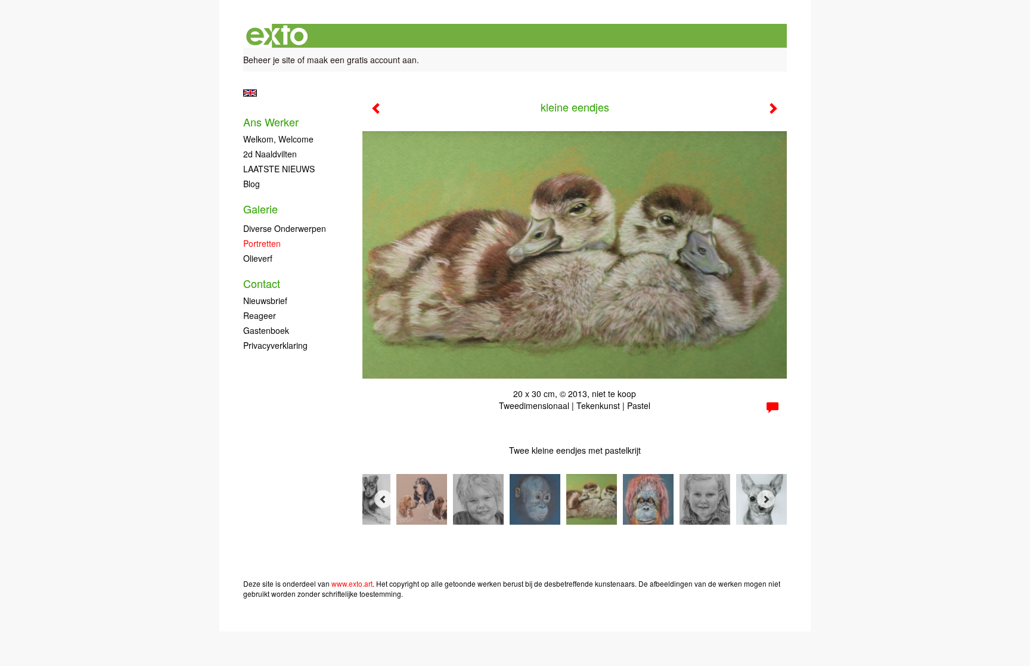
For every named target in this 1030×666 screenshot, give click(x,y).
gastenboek (266, 330)
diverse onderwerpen (284, 228)
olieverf (257, 258)
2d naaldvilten (270, 154)
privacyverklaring (275, 345)
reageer (259, 315)
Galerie (260, 209)
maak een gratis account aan (362, 60)
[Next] (766, 499)
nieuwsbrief (265, 300)
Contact (261, 283)
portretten (262, 243)
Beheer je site (269, 60)
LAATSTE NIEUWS (279, 169)
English (250, 93)
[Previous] (383, 499)
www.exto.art (352, 583)
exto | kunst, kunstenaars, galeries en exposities (277, 36)
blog (251, 184)
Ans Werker (271, 121)
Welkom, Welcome (278, 139)
